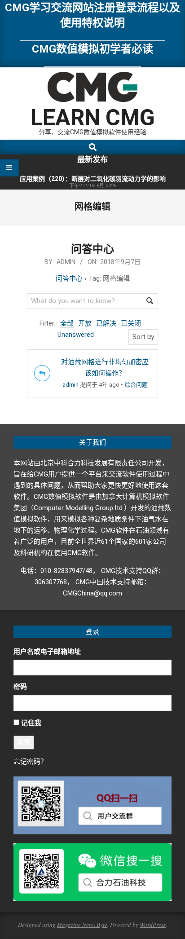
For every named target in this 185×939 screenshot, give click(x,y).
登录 (24, 742)
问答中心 (92, 249)
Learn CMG (93, 118)
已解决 (106, 323)
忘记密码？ (30, 762)
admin (70, 384)
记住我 (31, 723)
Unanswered (75, 335)
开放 (85, 323)
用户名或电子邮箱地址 (47, 652)
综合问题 (136, 384)
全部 (67, 323)
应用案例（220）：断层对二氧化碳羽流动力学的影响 (93, 178)
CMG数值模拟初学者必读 (92, 48)
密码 (20, 687)
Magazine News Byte (82, 925)
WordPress (153, 925)
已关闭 (131, 323)
